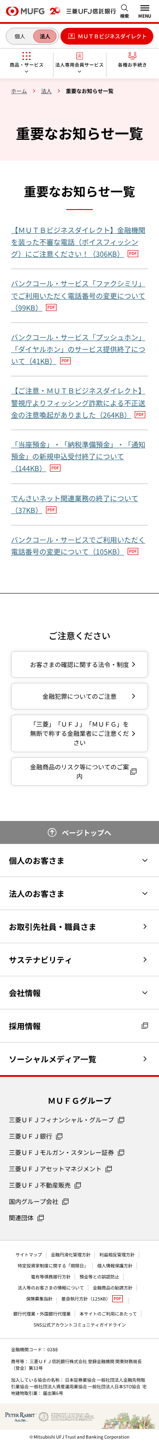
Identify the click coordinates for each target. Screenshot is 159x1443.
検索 (124, 15)
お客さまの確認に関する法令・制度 (79, 664)
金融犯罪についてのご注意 (79, 696)
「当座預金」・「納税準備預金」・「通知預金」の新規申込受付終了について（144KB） (78, 456)
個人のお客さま (36, 860)
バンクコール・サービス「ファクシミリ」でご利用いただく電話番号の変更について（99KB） (78, 295)
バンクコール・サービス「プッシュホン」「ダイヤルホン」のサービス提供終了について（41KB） (78, 349)
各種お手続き (132, 64)
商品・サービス (27, 64)
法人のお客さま (36, 893)
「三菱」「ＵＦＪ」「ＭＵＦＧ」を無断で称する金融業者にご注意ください (79, 733)
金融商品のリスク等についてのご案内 (79, 771)
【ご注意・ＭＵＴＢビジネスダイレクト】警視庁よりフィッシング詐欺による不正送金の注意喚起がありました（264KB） (78, 402)
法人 (45, 36)
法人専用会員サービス (79, 64)
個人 (20, 36)
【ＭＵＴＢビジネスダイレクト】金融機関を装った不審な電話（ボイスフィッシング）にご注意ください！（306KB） (78, 242)
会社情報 (25, 992)
